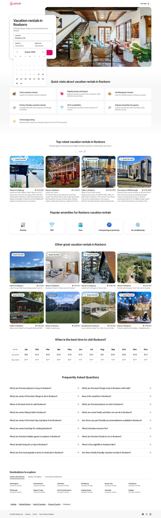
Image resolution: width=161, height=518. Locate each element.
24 (21, 79)
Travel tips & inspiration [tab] (53, 477)
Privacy (27, 514)
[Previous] (76, 151)
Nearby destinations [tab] (17, 477)
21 (38, 74)
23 (17, 79)
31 (21, 83)
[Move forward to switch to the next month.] (42, 52)
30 (17, 83)
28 (39, 79)
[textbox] (23, 45)
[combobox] (33, 38)
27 (34, 79)
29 (43, 79)
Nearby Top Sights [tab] (34, 477)
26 (30, 79)
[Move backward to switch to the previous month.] (17, 52)
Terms (35, 514)
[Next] (84, 151)
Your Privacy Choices (46, 514)
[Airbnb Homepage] (15, 3)
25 (25, 79)
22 (43, 74)
